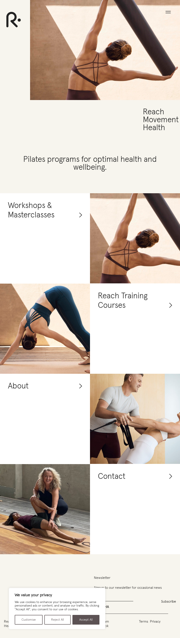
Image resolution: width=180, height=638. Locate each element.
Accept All (86, 619)
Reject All (57, 619)
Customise (29, 619)
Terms (143, 621)
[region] (57, 608)
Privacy (155, 621)
